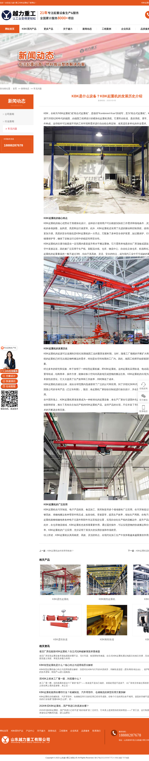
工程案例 (106, 29)
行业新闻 (9, 121)
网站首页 (9, 29)
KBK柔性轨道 (60, 639)
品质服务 (85, 731)
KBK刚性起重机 (107, 599)
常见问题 (37, 88)
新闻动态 (87, 29)
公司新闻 (9, 114)
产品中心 (30, 731)
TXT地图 (125, 758)
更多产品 (48, 29)
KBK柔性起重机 (60, 599)
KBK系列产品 (29, 29)
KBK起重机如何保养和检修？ (60, 551)
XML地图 (118, 758)
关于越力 (67, 29)
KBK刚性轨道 (107, 639)
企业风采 (126, 29)
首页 (15, 88)
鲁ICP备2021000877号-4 (104, 758)
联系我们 (96, 731)
